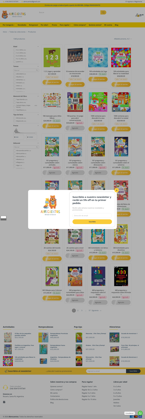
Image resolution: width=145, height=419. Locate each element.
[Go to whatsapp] (140, 413)
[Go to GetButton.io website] (140, 417)
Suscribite (92, 222)
